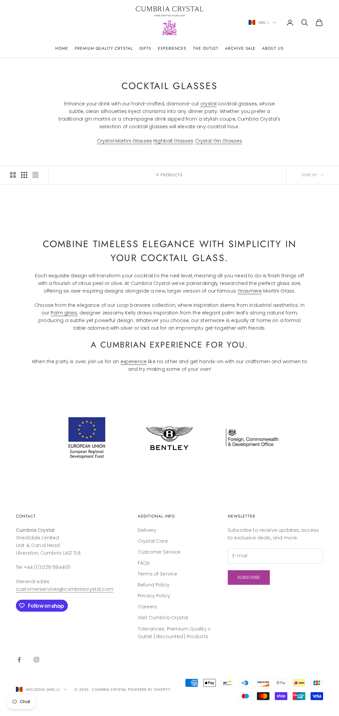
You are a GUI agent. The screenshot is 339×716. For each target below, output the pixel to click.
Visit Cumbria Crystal (163, 617)
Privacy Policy (154, 595)
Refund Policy (154, 584)
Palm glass (64, 312)
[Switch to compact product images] (35, 175)
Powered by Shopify (149, 689)
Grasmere (249, 291)
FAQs (144, 563)
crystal (208, 103)
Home (61, 48)
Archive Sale (240, 48)
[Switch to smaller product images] (24, 175)
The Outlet (205, 48)
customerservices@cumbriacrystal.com (64, 589)
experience (134, 361)
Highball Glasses (173, 141)
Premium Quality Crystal (104, 48)
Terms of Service (157, 574)
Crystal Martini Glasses (124, 141)
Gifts (145, 48)
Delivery (147, 530)
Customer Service (159, 552)
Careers (147, 606)
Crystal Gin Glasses (218, 141)
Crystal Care (153, 541)
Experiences (172, 48)
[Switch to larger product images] (13, 175)
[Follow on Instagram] (36, 659)
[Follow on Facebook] (19, 659)
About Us (273, 48)
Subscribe (248, 577)
